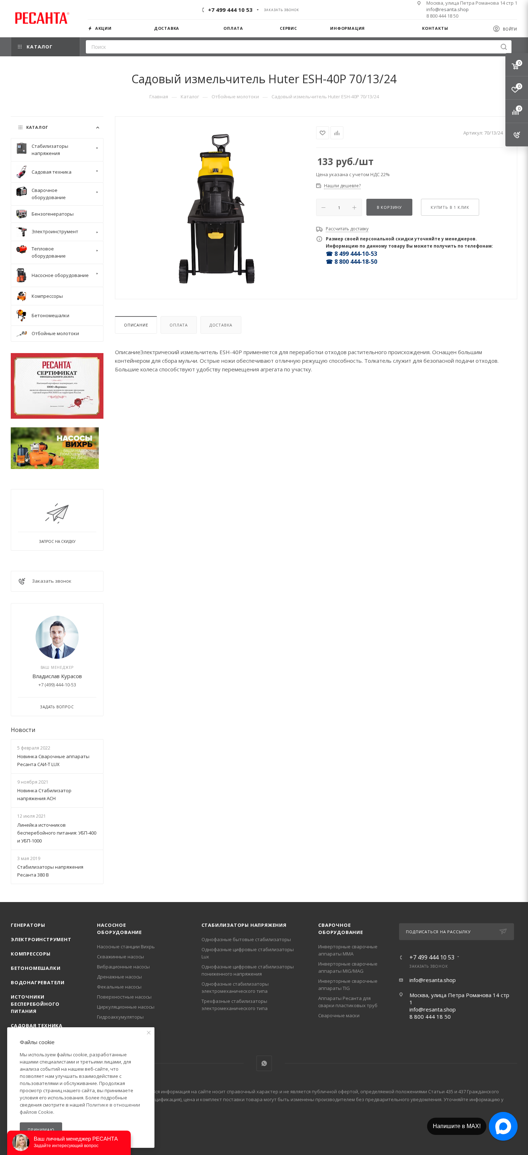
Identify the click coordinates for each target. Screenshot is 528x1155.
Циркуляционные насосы (125, 1007)
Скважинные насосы (120, 956)
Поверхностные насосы (124, 997)
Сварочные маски (339, 1015)
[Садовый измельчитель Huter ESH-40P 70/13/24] (216, 207)
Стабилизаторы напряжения (244, 925)
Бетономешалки (35, 968)
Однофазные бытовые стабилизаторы (246, 939)
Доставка (220, 325)
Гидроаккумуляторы (120, 1017)
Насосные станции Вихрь (126, 946)
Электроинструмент (41, 939)
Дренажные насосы (119, 976)
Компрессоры (31, 953)
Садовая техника (36, 1025)
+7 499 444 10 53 (230, 9)
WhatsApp (264, 1063)
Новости (23, 730)
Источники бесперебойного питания (35, 1004)
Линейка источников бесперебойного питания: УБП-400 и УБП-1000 (56, 833)
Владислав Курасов (57, 676)
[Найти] (503, 46)
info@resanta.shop (447, 9)
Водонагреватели (38, 982)
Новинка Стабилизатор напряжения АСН (44, 794)
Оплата (179, 325)
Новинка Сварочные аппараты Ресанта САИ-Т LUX (53, 760)
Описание (136, 325)
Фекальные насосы (119, 986)
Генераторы (28, 925)
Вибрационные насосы (123, 966)
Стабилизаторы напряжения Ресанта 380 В (50, 871)
